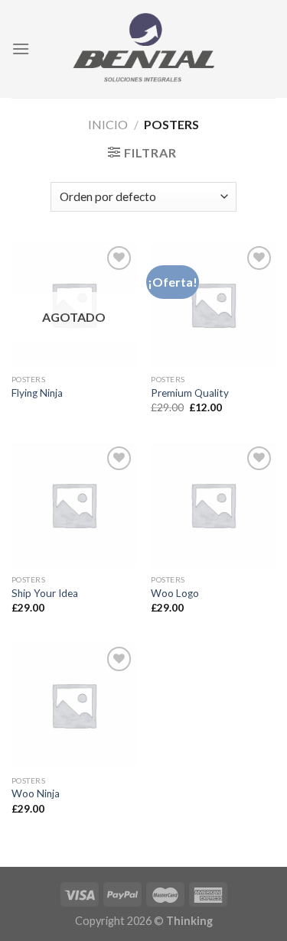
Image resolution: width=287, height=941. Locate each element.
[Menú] (20, 48)
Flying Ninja (37, 393)
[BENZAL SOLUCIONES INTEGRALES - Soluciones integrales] (143, 48)
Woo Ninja (35, 793)
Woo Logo (175, 593)
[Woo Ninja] (73, 705)
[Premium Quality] (213, 304)
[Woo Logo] (213, 505)
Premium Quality (190, 393)
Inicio (108, 124)
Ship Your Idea (44, 593)
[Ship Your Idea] (73, 505)
